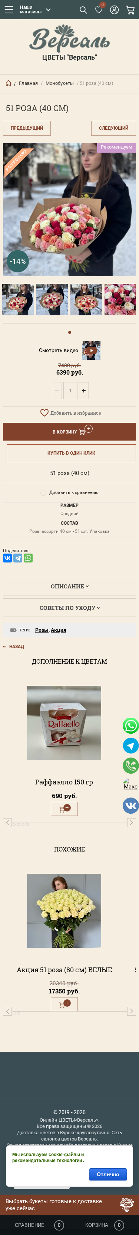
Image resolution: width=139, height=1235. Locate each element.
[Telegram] (17, 558)
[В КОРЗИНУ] (64, 809)
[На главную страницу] (69, 38)
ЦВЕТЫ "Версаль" (69, 57)
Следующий (113, 128)
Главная (28, 83)
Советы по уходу (67, 607)
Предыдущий (27, 128)
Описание (67, 586)
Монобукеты (60, 83)
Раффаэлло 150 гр (64, 781)
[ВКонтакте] (7, 558)
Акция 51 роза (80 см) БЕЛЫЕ (64, 969)
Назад (16, 646)
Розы (42, 630)
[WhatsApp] (28, 558)
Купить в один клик (71, 453)
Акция (58, 630)
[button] (83, 9)
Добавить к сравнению (74, 492)
